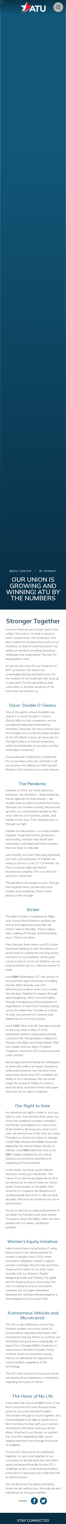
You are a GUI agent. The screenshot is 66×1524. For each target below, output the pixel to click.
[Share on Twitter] (43, 1500)
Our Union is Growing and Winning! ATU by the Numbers (33, 589)
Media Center (20, 570)
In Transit (47, 570)
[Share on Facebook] (34, 1500)
